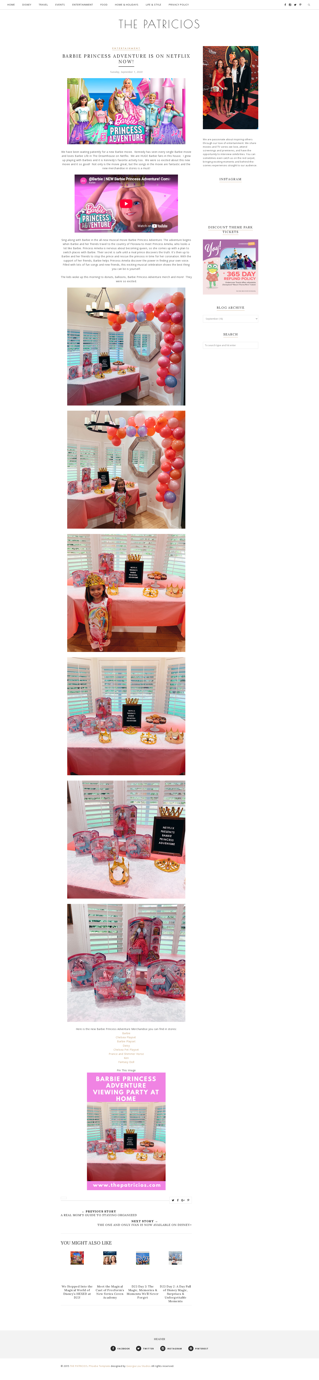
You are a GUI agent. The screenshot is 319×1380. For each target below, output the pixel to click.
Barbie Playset (126, 1041)
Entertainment (126, 49)
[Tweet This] (173, 1200)
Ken (126, 1058)
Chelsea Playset (126, 1037)
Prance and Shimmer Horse (126, 1054)
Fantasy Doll (126, 1062)
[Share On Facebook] (178, 1200)
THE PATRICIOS (160, 24)
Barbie (126, 1033)
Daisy (126, 1045)
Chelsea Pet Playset (126, 1049)
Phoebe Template (99, 1366)
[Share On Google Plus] (183, 1200)
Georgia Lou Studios (138, 1366)
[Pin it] (188, 1200)
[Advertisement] (230, 411)
